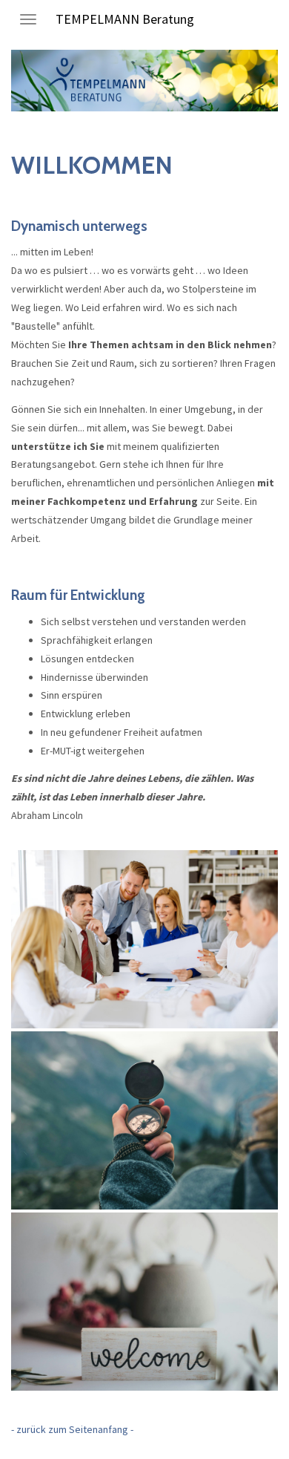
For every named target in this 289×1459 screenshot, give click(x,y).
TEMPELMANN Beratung (125, 18)
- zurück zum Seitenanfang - (72, 1429)
